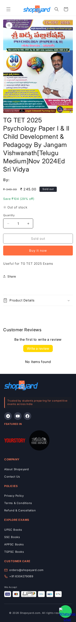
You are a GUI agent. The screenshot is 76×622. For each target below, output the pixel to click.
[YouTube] (18, 416)
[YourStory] (14, 441)
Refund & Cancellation (20, 510)
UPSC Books (13, 529)
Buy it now (38, 251)
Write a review (38, 348)
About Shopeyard (16, 469)
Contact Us (12, 476)
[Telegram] (8, 416)
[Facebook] (27, 416)
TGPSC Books (14, 551)
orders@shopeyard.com (26, 570)
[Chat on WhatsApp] (65, 611)
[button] (8, 9)
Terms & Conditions (18, 503)
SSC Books (12, 537)
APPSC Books (14, 544)
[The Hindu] (39, 441)
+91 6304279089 (21, 576)
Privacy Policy (14, 495)
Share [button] (11, 276)
